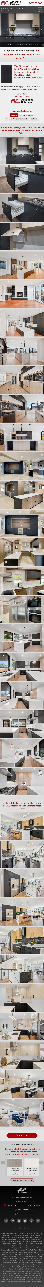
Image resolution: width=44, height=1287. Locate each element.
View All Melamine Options (22, 1180)
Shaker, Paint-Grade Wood (16, 119)
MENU (40, 11)
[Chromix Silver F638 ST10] (13, 1162)
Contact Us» (22, 1135)
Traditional (33, 119)
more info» (13, 1174)
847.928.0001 (36, 3)
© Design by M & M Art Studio (22, 1228)
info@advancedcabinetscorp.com (23, 1214)
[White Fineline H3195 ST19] (31, 1162)
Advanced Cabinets (22, 96)
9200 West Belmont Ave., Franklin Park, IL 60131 (23, 1206)
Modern (14, 115)
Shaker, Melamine (26, 115)
